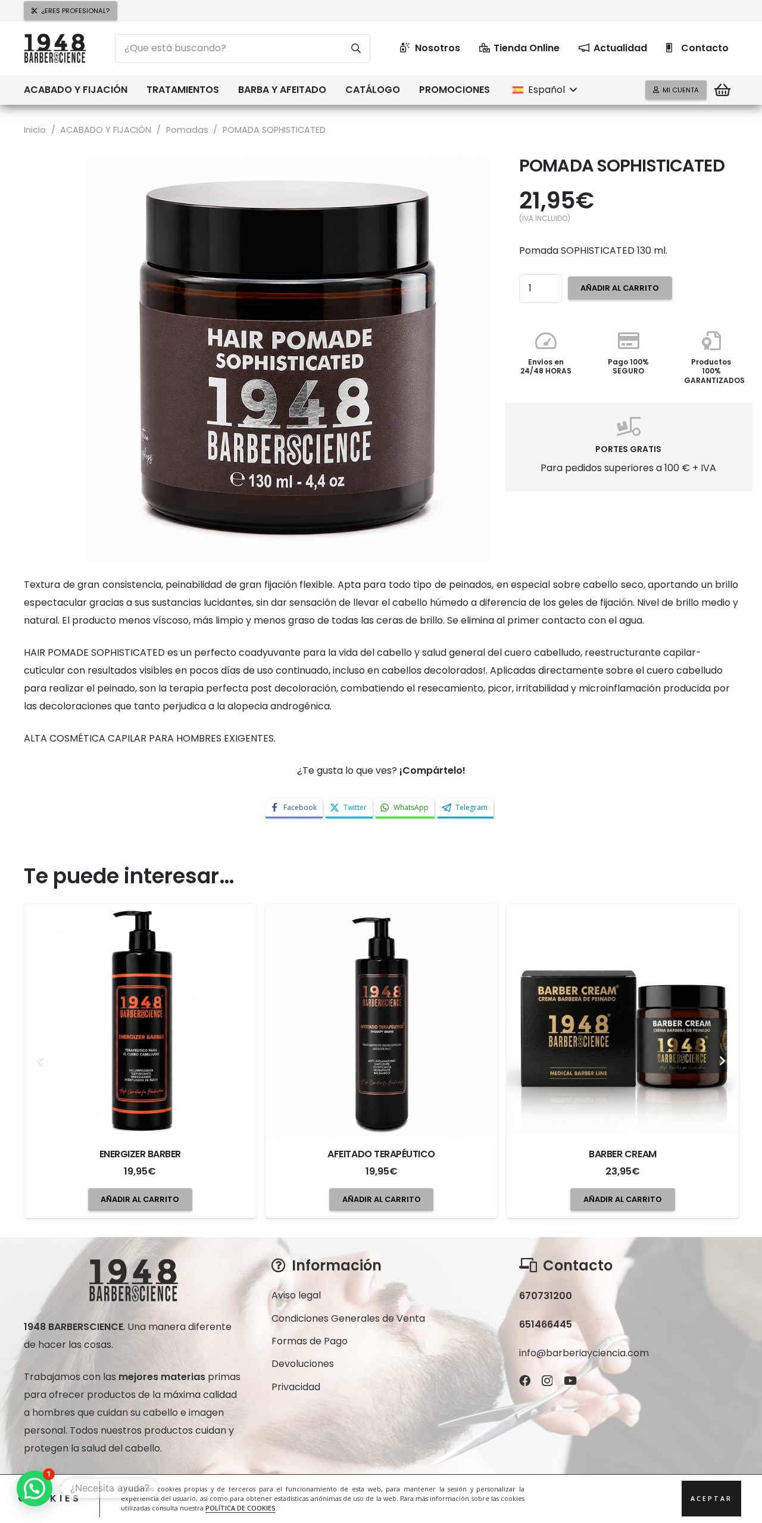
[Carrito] (722, 90)
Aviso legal (296, 1295)
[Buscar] (356, 48)
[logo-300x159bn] (55, 48)
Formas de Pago (309, 1341)
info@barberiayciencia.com (584, 1353)
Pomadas (187, 130)
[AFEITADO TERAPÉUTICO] (140, 1020)
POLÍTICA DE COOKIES (240, 1509)
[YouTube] (570, 1380)
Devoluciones (302, 1364)
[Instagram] (547, 1381)
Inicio (35, 130)
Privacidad (295, 1387)
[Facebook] (524, 1380)
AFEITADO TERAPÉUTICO (140, 1154)
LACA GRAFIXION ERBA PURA (623, 1154)
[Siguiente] (721, 1060)
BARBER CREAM (382, 1154)
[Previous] (40, 1060)
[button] (133, 90)
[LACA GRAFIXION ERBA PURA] (623, 1020)
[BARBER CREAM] (382, 1020)
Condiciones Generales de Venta (348, 1318)
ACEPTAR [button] (711, 1499)
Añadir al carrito (619, 288)
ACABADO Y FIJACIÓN (105, 130)
